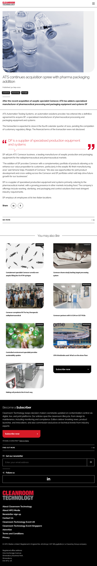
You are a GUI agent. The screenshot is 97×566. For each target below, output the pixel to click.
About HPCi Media (11, 510)
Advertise (7, 529)
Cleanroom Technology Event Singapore (22, 526)
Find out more (9, 448)
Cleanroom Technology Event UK (19, 522)
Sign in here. (24, 441)
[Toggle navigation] (93, 3)
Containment (6, 92)
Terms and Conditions (13, 533)
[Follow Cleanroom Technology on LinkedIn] (48, 479)
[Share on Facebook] (20, 205)
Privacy (6, 537)
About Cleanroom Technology (17, 506)
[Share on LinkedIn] (13, 205)
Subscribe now (63, 369)
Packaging (24, 92)
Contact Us (8, 518)
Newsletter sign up (12, 514)
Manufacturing (15, 92)
